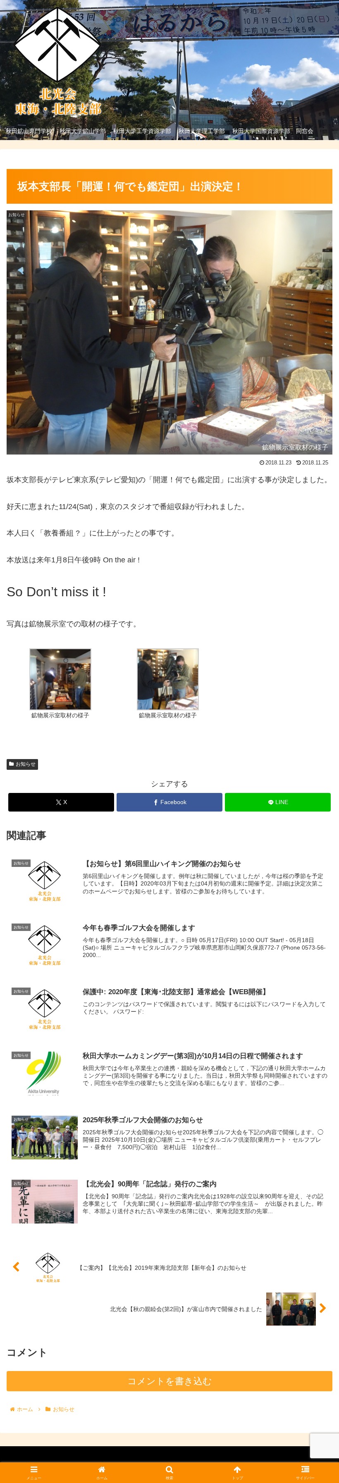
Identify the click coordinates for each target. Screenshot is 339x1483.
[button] (313, 1204)
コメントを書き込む (169, 1381)
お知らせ (26, 764)
